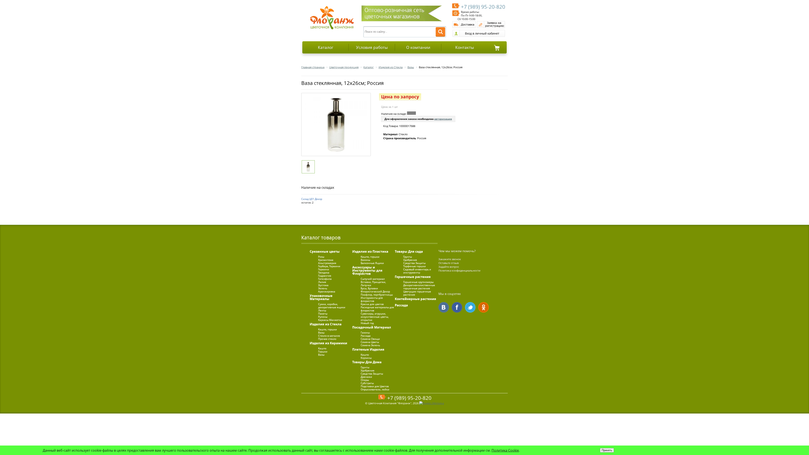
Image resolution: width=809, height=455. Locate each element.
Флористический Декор (375, 291)
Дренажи (366, 376)
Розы (321, 256)
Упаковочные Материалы (321, 297)
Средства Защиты (372, 373)
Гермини (323, 269)
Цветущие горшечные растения (417, 293)
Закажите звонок (449, 259)
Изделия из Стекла (326, 324)
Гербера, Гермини (329, 266)
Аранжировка (326, 291)
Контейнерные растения (415, 299)
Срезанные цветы (325, 251)
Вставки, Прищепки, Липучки (373, 283)
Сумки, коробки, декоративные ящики (331, 305)
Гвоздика (323, 272)
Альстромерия (327, 263)
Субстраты (367, 383)
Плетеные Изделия (368, 349)
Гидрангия (324, 275)
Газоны (365, 332)
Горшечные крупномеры (418, 282)
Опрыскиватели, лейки (375, 389)
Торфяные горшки (414, 266)
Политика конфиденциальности (459, 270)
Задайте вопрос (448, 267)
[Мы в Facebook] (457, 307)
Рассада (366, 335)
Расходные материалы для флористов (377, 309)
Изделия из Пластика (370, 251)
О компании (418, 47)
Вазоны (365, 259)
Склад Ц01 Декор (311, 199)
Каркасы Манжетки (330, 319)
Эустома (323, 285)
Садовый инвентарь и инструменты (417, 271)
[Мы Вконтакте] (443, 307)
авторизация (443, 119)
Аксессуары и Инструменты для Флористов (367, 270)
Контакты (464, 47)
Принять (607, 450)
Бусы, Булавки (369, 288)
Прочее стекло (327, 338)
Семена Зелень (370, 345)
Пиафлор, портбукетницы (377, 294)
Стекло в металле (329, 335)
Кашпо (322, 348)
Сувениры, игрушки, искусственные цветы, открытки (375, 316)
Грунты (365, 367)
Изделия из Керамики (328, 343)
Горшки (322, 351)
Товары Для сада (409, 251)
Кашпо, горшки (327, 329)
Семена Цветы (370, 342)
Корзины (366, 357)
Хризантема (325, 259)
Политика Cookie (505, 450)
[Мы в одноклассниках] (483, 307)
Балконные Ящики (372, 263)
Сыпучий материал (373, 278)
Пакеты (322, 313)
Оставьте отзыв (448, 263)
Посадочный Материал (371, 327)
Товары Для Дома (367, 362)
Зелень (322, 288)
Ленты (322, 310)
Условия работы (372, 47)
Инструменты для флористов (372, 299)
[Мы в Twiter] (470, 307)
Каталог (325, 47)
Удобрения (367, 370)
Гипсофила (325, 278)
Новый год (367, 323)
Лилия (322, 282)
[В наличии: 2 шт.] (411, 113)
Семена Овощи (370, 338)
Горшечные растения (413, 276)
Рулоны (322, 316)
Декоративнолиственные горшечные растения (419, 287)
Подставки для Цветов (375, 386)
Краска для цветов (372, 304)
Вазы (321, 332)
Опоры (365, 379)
